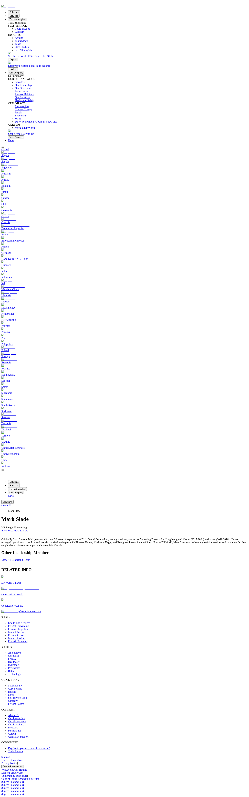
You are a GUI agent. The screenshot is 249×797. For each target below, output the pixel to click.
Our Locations (16, 724)
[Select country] (2, 147)
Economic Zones (17, 635)
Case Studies (15, 688)
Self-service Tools (17, 697)
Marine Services (16, 638)
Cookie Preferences (12, 766)
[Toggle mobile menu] (2, 469)
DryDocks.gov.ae (29, 748)
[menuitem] (124, 149)
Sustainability (15, 685)
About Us (13, 715)
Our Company (16, 72)
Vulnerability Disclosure (14, 775)
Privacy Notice (9, 763)
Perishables (14, 668)
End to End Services (19, 622)
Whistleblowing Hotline (14, 769)
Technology (14, 674)
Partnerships (14, 730)
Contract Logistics (18, 629)
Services (13, 16)
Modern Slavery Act (12, 772)
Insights (12, 691)
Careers (12, 733)
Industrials (13, 664)
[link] (128, 56)
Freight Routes (16, 703)
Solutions (14, 12)
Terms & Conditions (12, 760)
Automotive (14, 652)
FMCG (12, 658)
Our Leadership (16, 718)
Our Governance (17, 721)
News (11, 140)
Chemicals (13, 655)
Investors (13, 727)
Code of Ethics (20, 778)
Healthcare (14, 661)
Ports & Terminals (17, 641)
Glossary (13, 700)
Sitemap (5, 757)
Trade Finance (15, 751)
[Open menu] (2, 470)
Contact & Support (18, 736)
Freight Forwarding (18, 626)
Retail (11, 671)
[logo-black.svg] (8, 6)
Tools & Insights (17, 19)
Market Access (16, 632)
